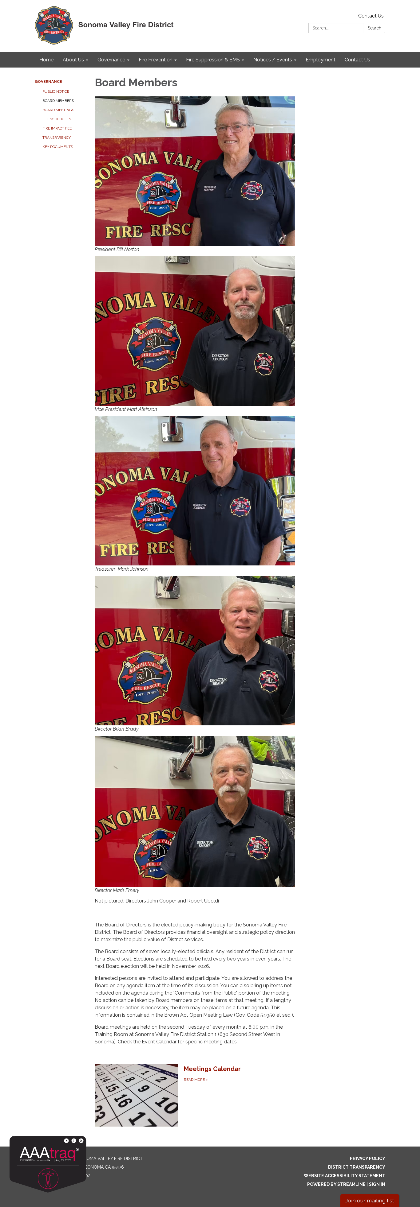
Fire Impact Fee (57, 128)
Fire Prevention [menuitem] (155, 60)
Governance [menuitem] (111, 60)
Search (374, 27)
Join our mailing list (369, 1200)
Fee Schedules (56, 119)
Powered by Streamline (336, 1184)
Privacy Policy (367, 1158)
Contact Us (371, 16)
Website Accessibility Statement (344, 1175)
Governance (48, 82)
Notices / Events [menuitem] (272, 60)
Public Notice (55, 91)
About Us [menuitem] (73, 60)
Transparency (56, 137)
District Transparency (356, 1167)
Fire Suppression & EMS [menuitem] (213, 60)
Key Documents (57, 147)
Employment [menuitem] (320, 60)
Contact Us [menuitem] (357, 60)
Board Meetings (58, 110)
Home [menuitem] (46, 60)
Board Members (58, 101)
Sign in (377, 1184)
